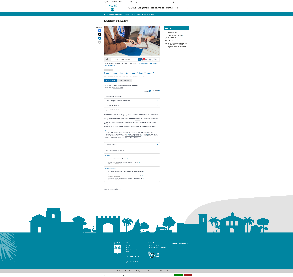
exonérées (137, 119)
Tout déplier (155, 91)
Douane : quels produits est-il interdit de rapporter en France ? (124, 162)
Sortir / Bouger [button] (172, 8)
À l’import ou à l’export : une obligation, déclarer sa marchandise (125, 175)
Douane (135, 63)
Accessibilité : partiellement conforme (166, 271)
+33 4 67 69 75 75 (134, 256)
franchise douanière (118, 87)
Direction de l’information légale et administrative (115, 188)
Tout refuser (188, 275)
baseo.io (118, 189)
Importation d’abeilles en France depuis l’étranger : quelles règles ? (126, 178)
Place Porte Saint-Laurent (175, 35)
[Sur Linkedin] (99, 38)
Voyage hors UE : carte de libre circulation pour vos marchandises (126, 171)
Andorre (125, 137)
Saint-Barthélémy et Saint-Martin (133, 135)
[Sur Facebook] (99, 30)
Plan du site (132, 271)
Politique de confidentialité (143, 271)
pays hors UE (151, 114)
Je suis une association (182, 2)
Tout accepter (178, 275)
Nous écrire (133, 261)
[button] (110, 2)
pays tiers (131, 132)
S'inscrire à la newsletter (179, 243)
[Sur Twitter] (99, 34)
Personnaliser (197, 275)
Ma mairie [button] (132, 8)
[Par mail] (99, 42)
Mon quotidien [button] (143, 8)
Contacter (170, 40)
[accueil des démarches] (107, 59)
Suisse (131, 137)
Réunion (126, 134)
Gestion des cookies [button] (122, 271)
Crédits (153, 271)
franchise (108, 122)
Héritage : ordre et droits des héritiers (118, 158)
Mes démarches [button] (157, 8)
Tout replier (146, 91)
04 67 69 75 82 (172, 38)
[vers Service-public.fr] (149, 59)
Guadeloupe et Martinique (141, 134)
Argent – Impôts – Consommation (123, 63)
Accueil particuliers (109, 63)
